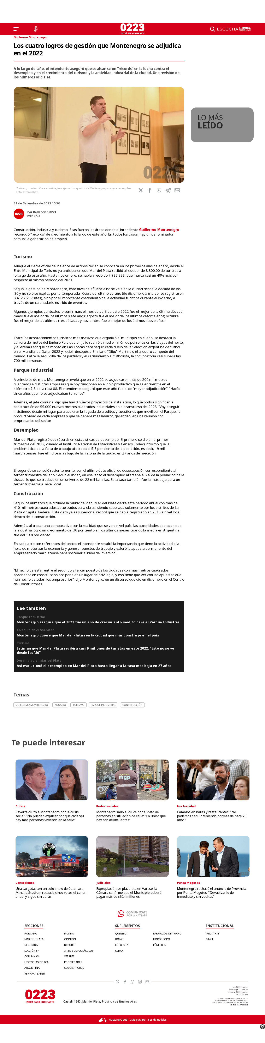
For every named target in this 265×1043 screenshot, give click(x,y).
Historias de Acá (36, 962)
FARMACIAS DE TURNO (167, 933)
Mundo (69, 933)
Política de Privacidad (239, 1005)
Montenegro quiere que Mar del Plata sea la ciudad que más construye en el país (88, 635)
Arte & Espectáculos (79, 951)
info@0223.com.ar (240, 987)
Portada (30, 933)
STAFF (209, 939)
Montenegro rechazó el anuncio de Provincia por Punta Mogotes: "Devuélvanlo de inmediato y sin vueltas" (211, 892)
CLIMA (119, 951)
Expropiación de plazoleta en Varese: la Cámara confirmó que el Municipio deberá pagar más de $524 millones (128, 892)
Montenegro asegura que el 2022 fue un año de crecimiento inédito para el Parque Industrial (99, 622)
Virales (69, 956)
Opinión (70, 939)
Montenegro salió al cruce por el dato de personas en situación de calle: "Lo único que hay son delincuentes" (131, 816)
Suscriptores (74, 968)
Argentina (32, 968)
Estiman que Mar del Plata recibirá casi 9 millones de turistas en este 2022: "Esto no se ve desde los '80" (95, 650)
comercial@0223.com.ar (238, 992)
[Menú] (16, 29)
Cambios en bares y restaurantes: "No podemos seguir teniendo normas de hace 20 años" (211, 816)
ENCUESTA (121, 945)
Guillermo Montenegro (30, 37)
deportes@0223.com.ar (238, 989)
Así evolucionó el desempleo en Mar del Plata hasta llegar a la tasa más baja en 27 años (94, 665)
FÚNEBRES (159, 945)
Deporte (70, 945)
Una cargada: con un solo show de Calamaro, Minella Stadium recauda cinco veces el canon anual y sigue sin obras (51, 892)
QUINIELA (121, 933)
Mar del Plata (33, 939)
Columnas (31, 956)
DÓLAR (119, 939)
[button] (159, 190)
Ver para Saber (34, 973)
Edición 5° (31, 951)
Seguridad (32, 945)
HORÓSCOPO (161, 939)
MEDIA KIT (212, 933)
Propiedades (73, 962)
